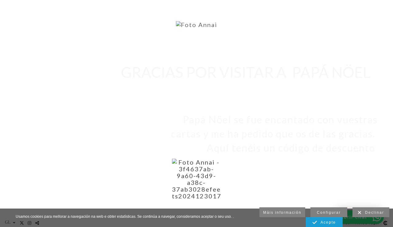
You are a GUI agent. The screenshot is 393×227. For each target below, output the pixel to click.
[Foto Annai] (196, 24)
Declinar (373, 212)
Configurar (329, 212)
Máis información (282, 212)
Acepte (326, 222)
